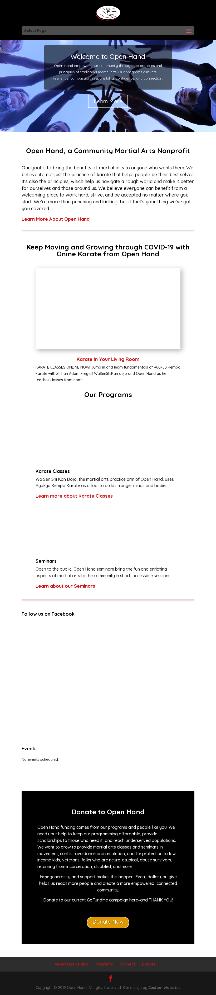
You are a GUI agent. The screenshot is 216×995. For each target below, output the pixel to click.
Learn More (108, 101)
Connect (127, 964)
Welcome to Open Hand (107, 56)
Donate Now (108, 921)
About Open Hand (71, 964)
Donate (149, 964)
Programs (104, 964)
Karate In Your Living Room (108, 359)
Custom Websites (164, 987)
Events (29, 749)
